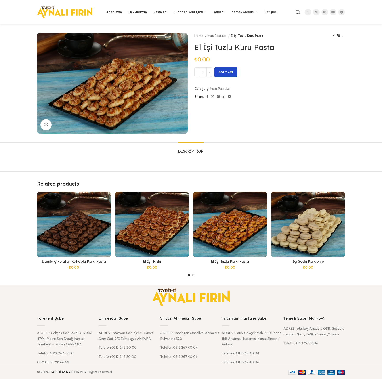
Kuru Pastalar (217, 36)
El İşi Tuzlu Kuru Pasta (230, 261)
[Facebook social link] (308, 12)
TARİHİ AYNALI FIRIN (66, 372)
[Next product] (342, 36)
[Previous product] (334, 36)
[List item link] (314, 343)
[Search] (297, 12)
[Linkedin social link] (224, 96)
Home (199, 36)
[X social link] (316, 12)
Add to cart (226, 72)
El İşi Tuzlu (152, 261)
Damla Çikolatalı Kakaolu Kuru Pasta (74, 261)
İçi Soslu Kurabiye (308, 261)
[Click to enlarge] (46, 124)
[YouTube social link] (333, 12)
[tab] (191, 149)
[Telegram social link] (229, 96)
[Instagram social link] (324, 12)
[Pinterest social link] (341, 12)
